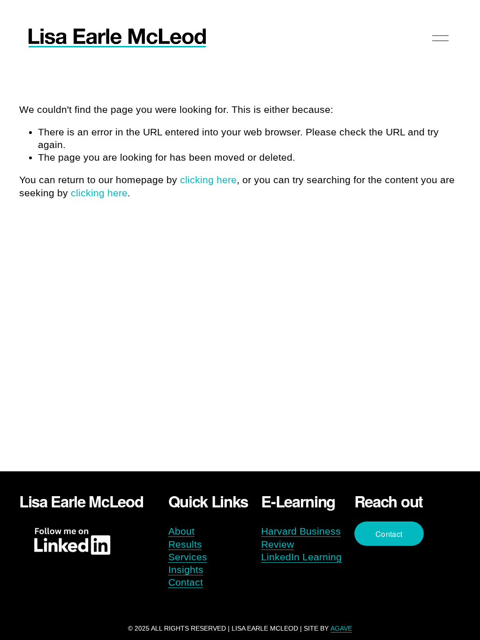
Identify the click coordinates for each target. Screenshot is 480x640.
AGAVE (341, 628)
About (181, 531)
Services (187, 556)
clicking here (208, 179)
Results (185, 544)
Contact (185, 582)
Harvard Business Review (301, 537)
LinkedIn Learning (301, 556)
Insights (185, 569)
